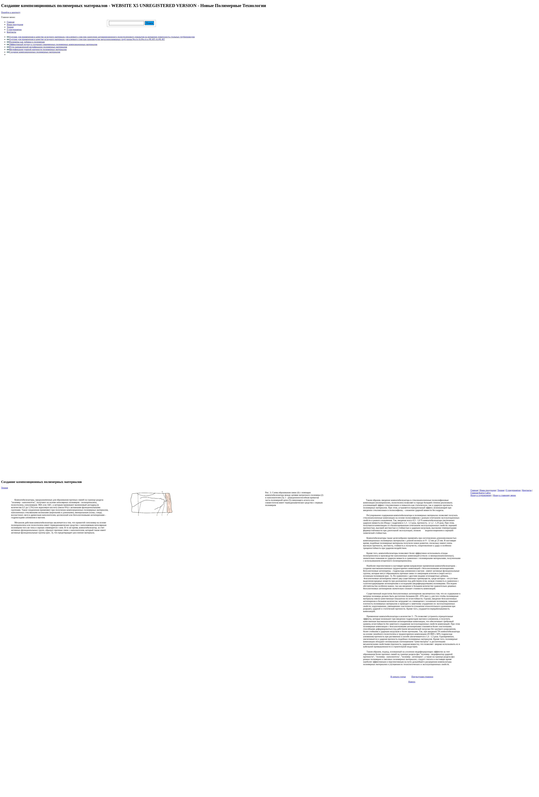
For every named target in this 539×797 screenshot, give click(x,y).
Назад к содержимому (481, 495)
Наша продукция (488, 490)
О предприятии (513, 490)
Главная (474, 490)
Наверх (411, 682)
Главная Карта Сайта (481, 493)
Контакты (527, 490)
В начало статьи (398, 676)
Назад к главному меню (504, 495)
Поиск (149, 23)
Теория (4, 488)
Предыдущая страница (422, 676)
